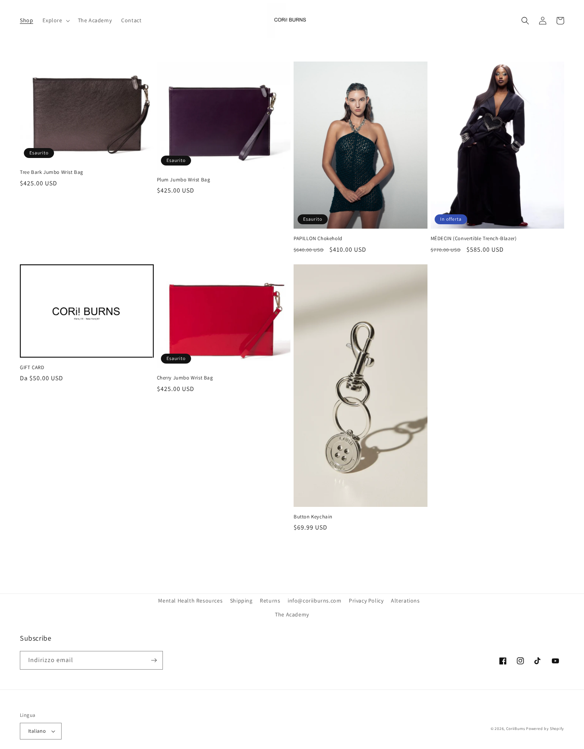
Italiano (37, 731)
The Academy (292, 614)
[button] (55, 20)
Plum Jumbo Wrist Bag (184, 180)
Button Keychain (313, 517)
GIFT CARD (32, 367)
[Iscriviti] (153, 660)
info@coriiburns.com (314, 600)
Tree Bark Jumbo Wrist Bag (51, 172)
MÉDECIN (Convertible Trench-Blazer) (474, 238)
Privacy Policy (366, 600)
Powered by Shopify (545, 728)
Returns (270, 600)
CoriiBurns (515, 728)
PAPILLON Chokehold (318, 238)
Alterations (405, 600)
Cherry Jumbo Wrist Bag (185, 378)
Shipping (241, 600)
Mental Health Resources (190, 600)
